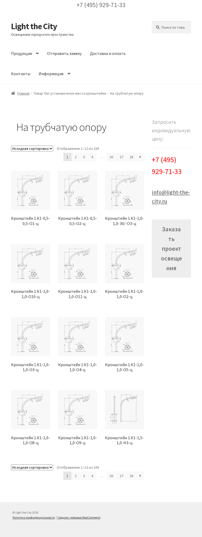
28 (131, 157)
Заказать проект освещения (171, 248)
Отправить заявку (64, 53)
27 (121, 157)
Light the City (34, 26)
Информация (51, 73)
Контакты (20, 73)
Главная (23, 93)
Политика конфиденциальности (33, 517)
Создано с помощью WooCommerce (78, 517)
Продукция (21, 53)
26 (111, 157)
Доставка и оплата (107, 53)
